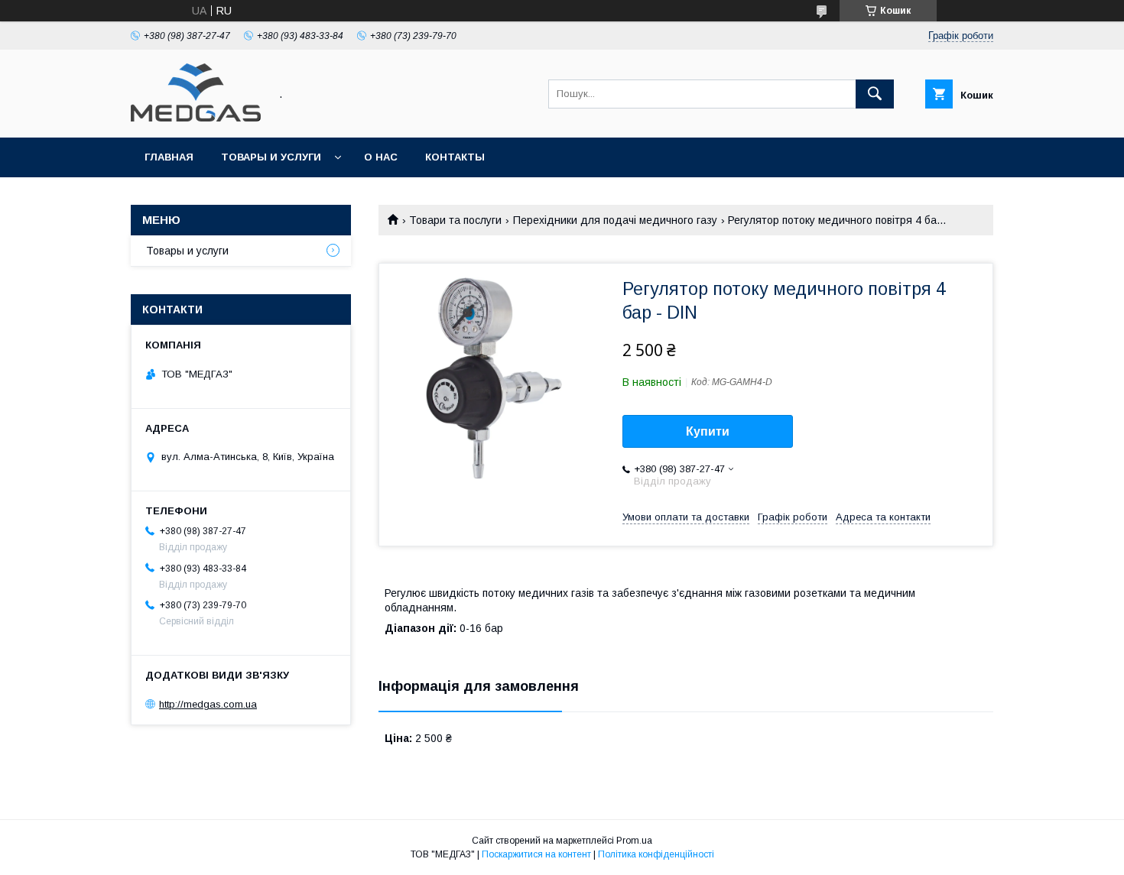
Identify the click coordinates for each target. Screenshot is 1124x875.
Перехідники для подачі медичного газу (615, 220)
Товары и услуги (271, 157)
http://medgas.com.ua (208, 704)
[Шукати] (875, 94)
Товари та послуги (455, 220)
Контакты (455, 157)
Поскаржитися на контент (536, 854)
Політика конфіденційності (656, 854)
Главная (169, 157)
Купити (707, 431)
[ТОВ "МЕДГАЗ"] (196, 118)
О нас (381, 157)
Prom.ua (634, 840)
